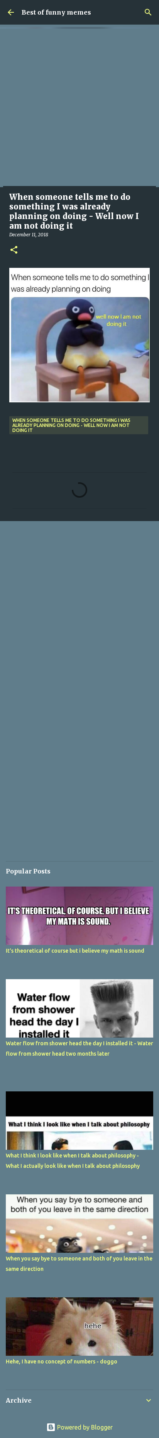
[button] (14, 250)
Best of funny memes (56, 12)
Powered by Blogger (84, 1427)
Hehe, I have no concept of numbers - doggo (61, 1361)
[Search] (148, 12)
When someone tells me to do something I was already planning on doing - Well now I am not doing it (71, 425)
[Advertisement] (79, 108)
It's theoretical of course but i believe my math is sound (75, 951)
